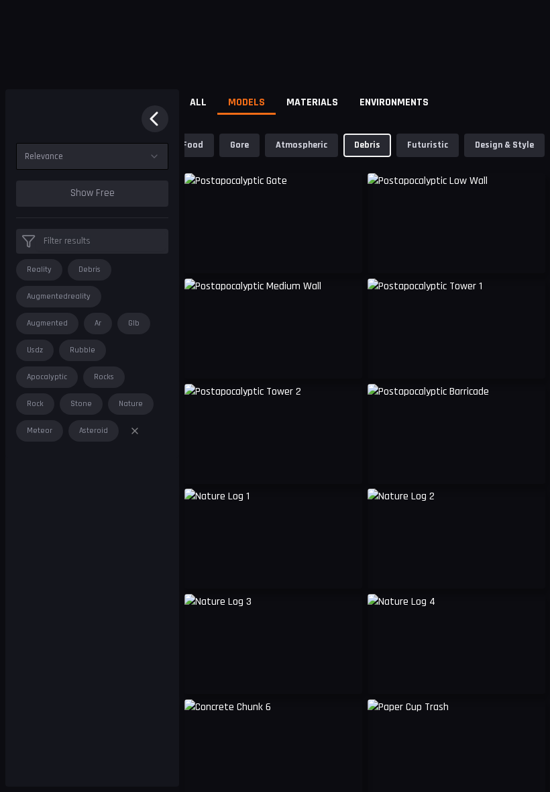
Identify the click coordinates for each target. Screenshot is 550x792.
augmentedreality (59, 296)
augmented (47, 323)
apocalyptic (47, 377)
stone (81, 404)
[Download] (343, 568)
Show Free (92, 193)
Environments (394, 102)
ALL (198, 102)
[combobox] (92, 156)
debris (89, 269)
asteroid (93, 431)
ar (98, 323)
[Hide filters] (155, 118)
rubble (82, 350)
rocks (104, 377)
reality (39, 269)
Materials (312, 102)
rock (35, 404)
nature (131, 404)
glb (134, 323)
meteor (39, 431)
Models (246, 102)
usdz (35, 350)
